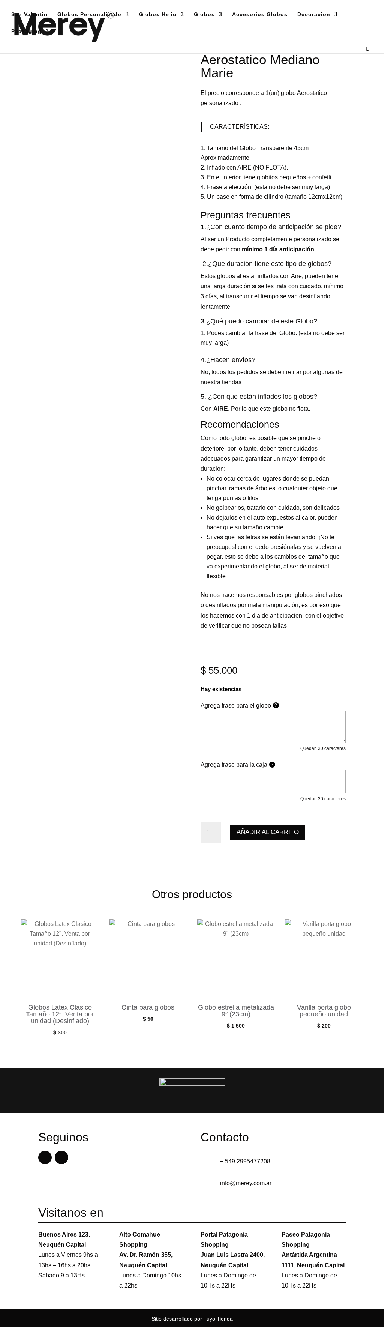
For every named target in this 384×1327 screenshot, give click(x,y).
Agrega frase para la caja (237, 765)
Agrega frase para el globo (239, 705)
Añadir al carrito (268, 832)
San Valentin (29, 14)
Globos (204, 14)
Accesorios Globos (260, 14)
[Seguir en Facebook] (45, 1157)
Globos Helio (158, 14)
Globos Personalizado (89, 14)
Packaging (26, 31)
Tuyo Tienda (218, 1319)
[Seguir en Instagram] (61, 1157)
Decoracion (313, 14)
